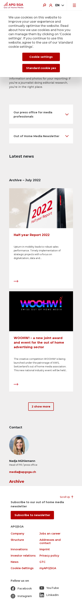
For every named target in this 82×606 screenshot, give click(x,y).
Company (17, 533)
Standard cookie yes (41, 68)
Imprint (44, 549)
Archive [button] (16, 481)
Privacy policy (49, 555)
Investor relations (23, 555)
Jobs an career (49, 533)
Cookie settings (41, 57)
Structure (17, 540)
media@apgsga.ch (22, 472)
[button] (41, 114)
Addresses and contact (50, 541)
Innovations (19, 549)
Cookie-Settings (22, 568)
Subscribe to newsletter (32, 515)
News (14, 562)
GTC (42, 562)
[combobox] (59, 5)
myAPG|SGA (47, 568)
